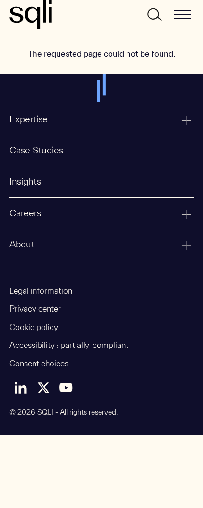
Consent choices (38, 363)
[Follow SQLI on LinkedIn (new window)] (20, 387)
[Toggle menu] (182, 14)
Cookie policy (33, 326)
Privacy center (35, 308)
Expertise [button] (28, 119)
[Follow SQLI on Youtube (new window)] (66, 387)
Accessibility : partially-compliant (68, 344)
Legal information (40, 290)
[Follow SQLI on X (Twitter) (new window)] (43, 387)
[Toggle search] (154, 14)
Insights (25, 181)
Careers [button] (25, 213)
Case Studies (36, 150)
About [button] (21, 244)
